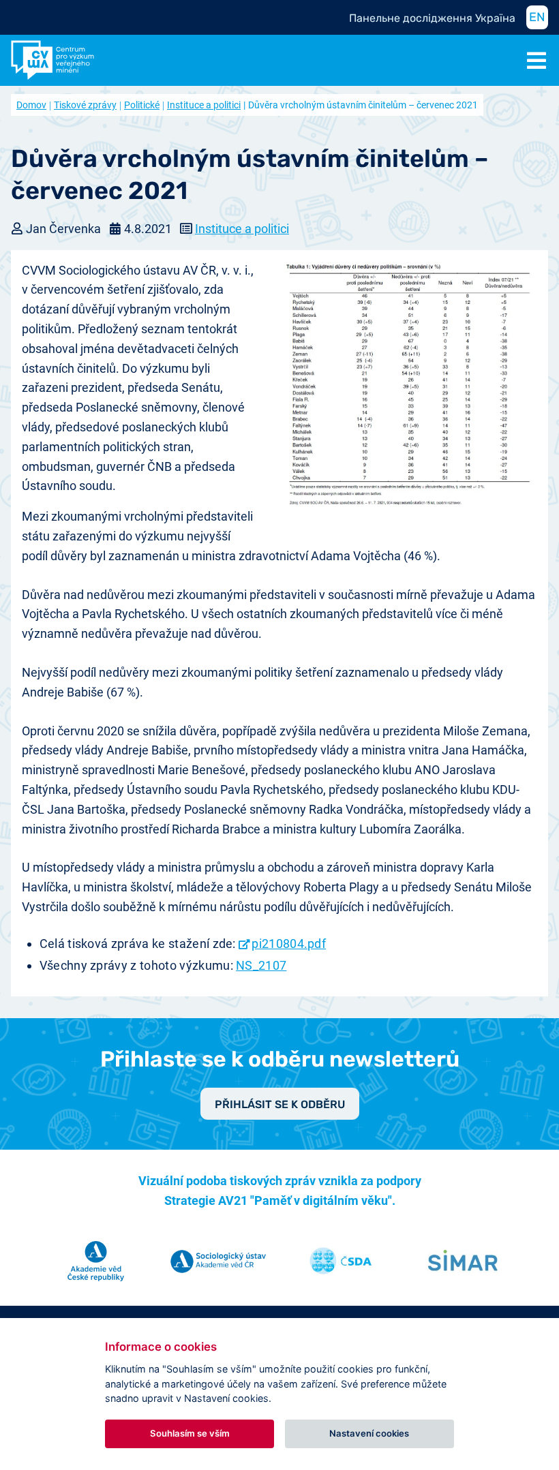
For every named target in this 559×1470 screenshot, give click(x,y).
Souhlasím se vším (190, 1433)
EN (537, 17)
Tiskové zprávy (85, 104)
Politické (142, 104)
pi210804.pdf (289, 943)
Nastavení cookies (369, 1433)
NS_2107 (261, 965)
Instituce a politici (204, 104)
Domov (31, 104)
